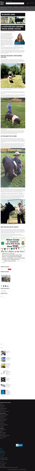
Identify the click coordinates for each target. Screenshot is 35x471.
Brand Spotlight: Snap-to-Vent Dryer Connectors (8, 372)
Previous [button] (2, 279)
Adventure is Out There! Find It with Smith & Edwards (8, 365)
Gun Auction (22, 7)
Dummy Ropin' (15, 7)
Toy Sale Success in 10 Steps (8, 352)
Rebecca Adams (12, 31)
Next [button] (10, 279)
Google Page (4, 467)
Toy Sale (26, 7)
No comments (3, 262)
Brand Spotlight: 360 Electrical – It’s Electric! (8, 385)
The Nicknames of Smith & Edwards (8, 379)
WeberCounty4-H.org (4, 235)
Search (10, 269)
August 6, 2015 (4, 31)
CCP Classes (10, 7)
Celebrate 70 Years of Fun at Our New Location (8, 358)
